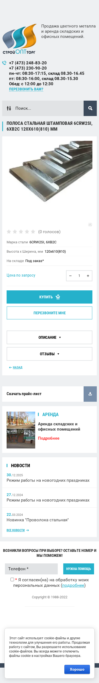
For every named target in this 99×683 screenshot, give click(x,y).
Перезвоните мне (50, 313)
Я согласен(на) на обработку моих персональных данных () (51, 582)
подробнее (73, 585)
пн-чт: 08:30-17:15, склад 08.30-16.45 (46, 73)
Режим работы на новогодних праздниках (48, 480)
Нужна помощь (78, 569)
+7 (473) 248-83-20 (28, 62)
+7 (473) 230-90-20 (28, 68)
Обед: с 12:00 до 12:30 (31, 83)
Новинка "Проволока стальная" (38, 519)
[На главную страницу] (19, 39)
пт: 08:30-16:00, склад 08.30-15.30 (43, 78)
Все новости (16, 530)
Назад (17, 367)
